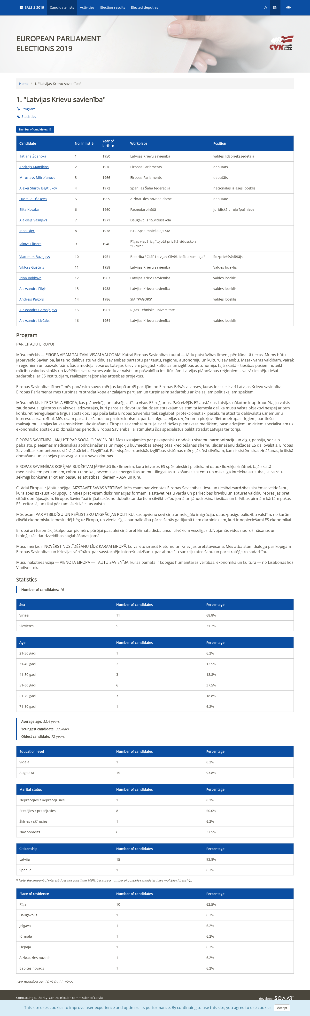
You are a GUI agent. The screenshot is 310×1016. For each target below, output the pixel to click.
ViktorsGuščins (31, 267)
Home (24, 83)
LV (265, 7)
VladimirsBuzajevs (34, 256)
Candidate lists (62, 7)
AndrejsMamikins (34, 167)
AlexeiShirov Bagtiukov (38, 188)
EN (275, 7)
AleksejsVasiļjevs (33, 220)
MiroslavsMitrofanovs (37, 177)
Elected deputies (144, 7)
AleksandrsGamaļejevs (38, 310)
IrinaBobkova (30, 278)
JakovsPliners (30, 243)
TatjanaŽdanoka (32, 156)
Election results (112, 7)
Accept (282, 1008)
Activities (87, 7)
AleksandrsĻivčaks (34, 320)
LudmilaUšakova (33, 198)
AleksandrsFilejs (32, 288)
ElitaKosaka (29, 209)
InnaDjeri (27, 230)
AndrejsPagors (31, 299)
